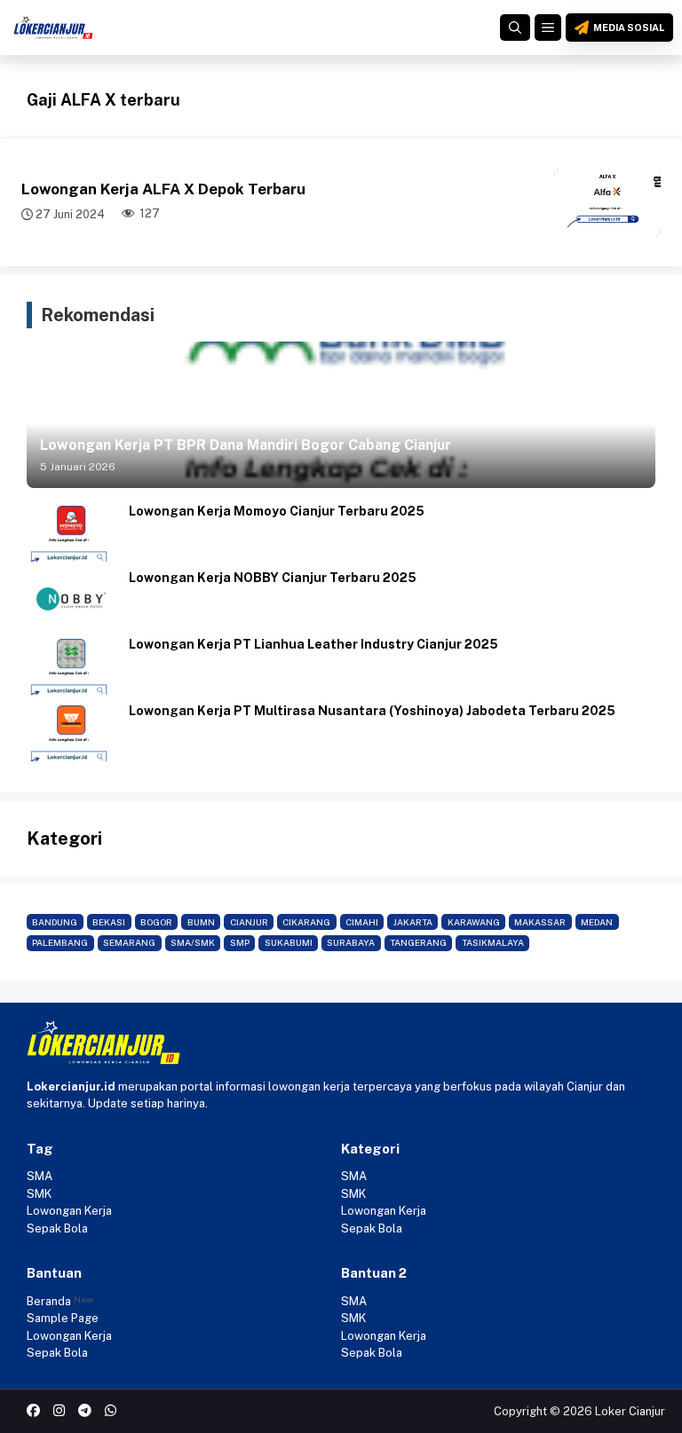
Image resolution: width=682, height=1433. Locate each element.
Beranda (49, 1301)
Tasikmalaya (493, 942)
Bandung (54, 922)
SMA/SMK (192, 942)
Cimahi (361, 922)
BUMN (201, 922)
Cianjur (249, 922)
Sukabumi (289, 942)
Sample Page (63, 1318)
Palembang (60, 942)
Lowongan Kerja (69, 1210)
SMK (39, 1194)
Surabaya (351, 942)
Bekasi (108, 922)
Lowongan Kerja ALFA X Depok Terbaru (163, 189)
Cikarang (306, 922)
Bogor (156, 922)
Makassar (540, 922)
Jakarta (412, 922)
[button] (515, 27)
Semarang (129, 942)
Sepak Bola (57, 1228)
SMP (240, 942)
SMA (39, 1176)
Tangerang (418, 942)
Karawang (474, 922)
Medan (597, 922)
